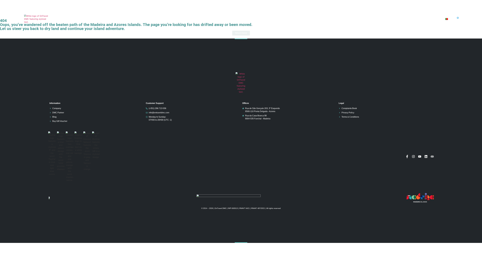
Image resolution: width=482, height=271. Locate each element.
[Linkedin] (426, 156)
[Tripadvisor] (432, 156)
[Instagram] (413, 156)
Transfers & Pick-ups (404, 19)
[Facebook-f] (407, 156)
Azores (367, 19)
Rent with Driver (432, 19)
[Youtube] (419, 156)
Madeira (381, 19)
